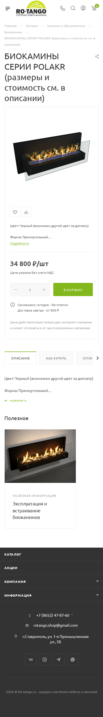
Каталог (12, 554)
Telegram (59, 659)
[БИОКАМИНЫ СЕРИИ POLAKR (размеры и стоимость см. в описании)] (51, 155)
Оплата (89, 358)
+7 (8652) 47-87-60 (52, 615)
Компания (15, 581)
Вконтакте (31, 659)
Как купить (56, 358)
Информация (18, 595)
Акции (11, 568)
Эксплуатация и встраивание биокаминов (30, 510)
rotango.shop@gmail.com (56, 625)
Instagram (45, 659)
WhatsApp (73, 659)
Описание (20, 358)
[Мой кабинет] (83, 8)
